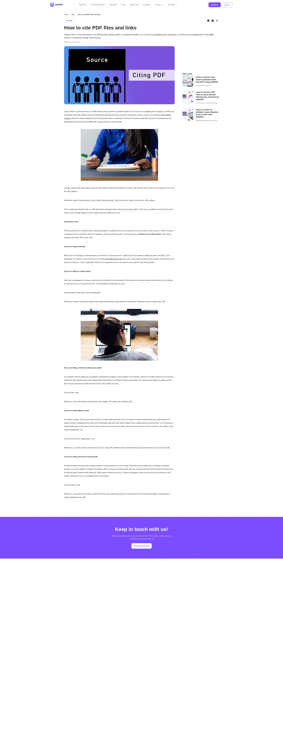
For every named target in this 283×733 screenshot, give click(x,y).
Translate (113, 5)
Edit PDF (82, 5)
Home (66, 14)
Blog (73, 14)
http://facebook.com (114, 259)
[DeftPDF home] (56, 5)
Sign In (227, 5)
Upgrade (214, 5)
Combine (146, 5)
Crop (123, 5)
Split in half (134, 5)
